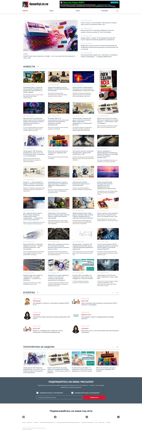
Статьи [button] (51, 11)
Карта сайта (102, 422)
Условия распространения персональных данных (68, 422)
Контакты (29, 422)
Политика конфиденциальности (47, 422)
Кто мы (23, 422)
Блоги (78, 11)
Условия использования (87, 422)
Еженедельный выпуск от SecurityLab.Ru (87, 393)
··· (118, 7)
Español (108, 422)
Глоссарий (104, 11)
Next (117, 292)
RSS (96, 422)
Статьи (25, 53)
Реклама (36, 422)
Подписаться (94, 397)
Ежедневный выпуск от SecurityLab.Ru (51, 393)
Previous (112, 292)
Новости (25, 11)
